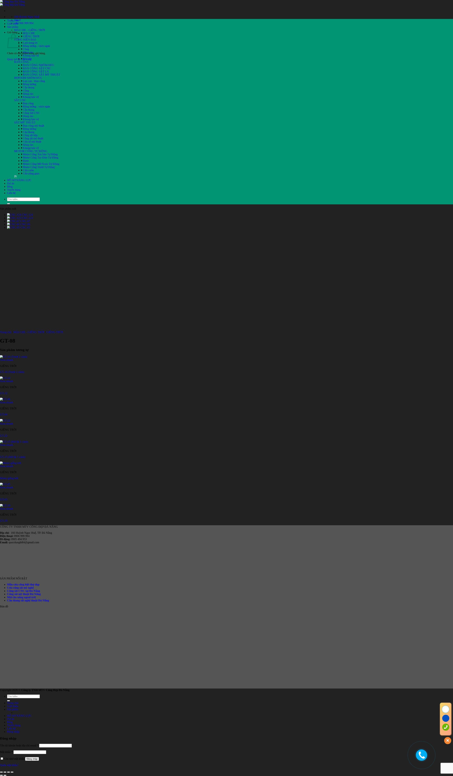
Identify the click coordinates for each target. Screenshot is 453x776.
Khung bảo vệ (31, 55)
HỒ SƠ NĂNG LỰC (19, 180)
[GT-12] (5, 377)
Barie (26, 160)
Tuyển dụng (14, 189)
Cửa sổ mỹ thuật (32, 141)
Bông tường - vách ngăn (36, 45)
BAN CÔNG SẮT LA (36, 71)
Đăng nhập (32, 759)
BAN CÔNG (21, 61)
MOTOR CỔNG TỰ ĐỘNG (30, 151)
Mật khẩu (6, 752)
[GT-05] (5, 484)
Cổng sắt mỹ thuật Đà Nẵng (24, 594)
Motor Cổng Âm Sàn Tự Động (40, 154)
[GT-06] (5, 399)
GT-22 (3, 435)
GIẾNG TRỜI (31, 36)
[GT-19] (5, 505)
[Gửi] (8, 203)
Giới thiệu (12, 23)
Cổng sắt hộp (30, 135)
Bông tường (29, 84)
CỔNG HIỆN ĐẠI (25, 39)
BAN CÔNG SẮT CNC (37, 68)
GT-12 (3, 393)
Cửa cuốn (28, 170)
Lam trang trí (30, 42)
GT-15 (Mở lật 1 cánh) (12, 456)
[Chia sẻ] (8, 772)
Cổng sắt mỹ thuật (33, 138)
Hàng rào (28, 52)
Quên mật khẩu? (9, 765)
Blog (10, 186)
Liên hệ (11, 192)
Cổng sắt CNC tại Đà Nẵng (23, 590)
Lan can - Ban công (34, 81)
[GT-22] (5, 420)
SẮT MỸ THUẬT (25, 122)
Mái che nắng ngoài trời (21, 597)
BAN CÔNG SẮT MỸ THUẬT (41, 74)
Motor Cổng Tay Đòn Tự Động (40, 157)
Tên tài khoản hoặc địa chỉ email (19, 745)
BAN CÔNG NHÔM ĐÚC (39, 65)
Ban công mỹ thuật (33, 125)
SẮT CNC (20, 100)
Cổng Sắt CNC (31, 112)
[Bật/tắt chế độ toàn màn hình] (5, 772)
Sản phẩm (12, 26)
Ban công (28, 103)
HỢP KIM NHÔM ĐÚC (28, 77)
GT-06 (3, 414)
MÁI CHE (29, 33)
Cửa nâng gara (31, 173)
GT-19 (3, 520)
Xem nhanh (6, 359)
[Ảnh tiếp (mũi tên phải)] (5, 775)
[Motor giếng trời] (10, 463)
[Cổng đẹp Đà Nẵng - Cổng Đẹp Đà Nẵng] (12, 3)
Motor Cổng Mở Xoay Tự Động (41, 163)
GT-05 (3, 499)
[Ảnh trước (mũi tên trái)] (1, 775)
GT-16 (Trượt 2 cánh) (12, 371)
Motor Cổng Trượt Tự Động (39, 167)
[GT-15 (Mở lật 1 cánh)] (14, 441)
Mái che (27, 58)
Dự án (10, 183)
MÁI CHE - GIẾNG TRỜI (29, 30)
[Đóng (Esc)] (12, 772)
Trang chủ (12, 20)
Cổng (26, 49)
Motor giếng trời (9, 478)
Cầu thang (28, 87)
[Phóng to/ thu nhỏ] (1, 772)
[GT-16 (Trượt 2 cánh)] (13, 356)
